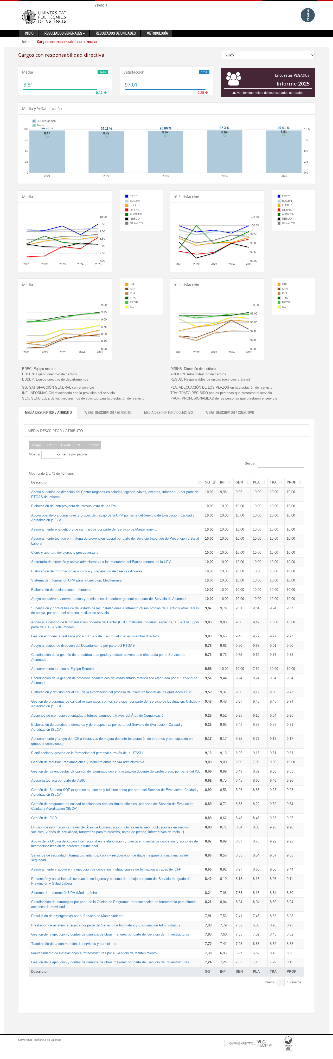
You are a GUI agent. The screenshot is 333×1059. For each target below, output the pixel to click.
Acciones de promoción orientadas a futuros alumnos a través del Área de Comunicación (98, 715)
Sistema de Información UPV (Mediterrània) (64, 893)
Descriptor (39, 482)
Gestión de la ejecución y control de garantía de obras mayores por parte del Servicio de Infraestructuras (110, 962)
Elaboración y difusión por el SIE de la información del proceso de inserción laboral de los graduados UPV (111, 692)
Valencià (100, 5)
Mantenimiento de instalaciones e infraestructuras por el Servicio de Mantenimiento (94, 953)
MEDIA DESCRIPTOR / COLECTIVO (168, 412)
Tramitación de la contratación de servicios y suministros (74, 944)
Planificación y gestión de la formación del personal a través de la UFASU (87, 753)
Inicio (26, 42)
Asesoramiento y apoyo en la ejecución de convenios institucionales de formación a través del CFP (106, 869)
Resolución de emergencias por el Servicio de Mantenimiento (77, 916)
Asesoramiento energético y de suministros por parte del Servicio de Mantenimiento (94, 529)
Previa (269, 982)
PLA (256, 482)
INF (223, 482)
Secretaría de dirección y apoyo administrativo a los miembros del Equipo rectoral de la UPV (101, 562)
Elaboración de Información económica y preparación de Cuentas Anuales (86, 571)
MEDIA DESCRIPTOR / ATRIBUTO (48, 412)
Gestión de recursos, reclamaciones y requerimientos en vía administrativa (87, 762)
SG (207, 482)
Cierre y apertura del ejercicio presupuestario (64, 552)
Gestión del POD (44, 818)
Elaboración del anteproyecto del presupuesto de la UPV (73, 506)
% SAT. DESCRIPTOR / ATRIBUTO (108, 412)
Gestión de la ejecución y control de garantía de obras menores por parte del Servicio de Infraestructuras (110, 934)
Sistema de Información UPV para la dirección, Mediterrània (76, 580)
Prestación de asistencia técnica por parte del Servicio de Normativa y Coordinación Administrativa (105, 925)
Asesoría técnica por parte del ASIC (58, 780)
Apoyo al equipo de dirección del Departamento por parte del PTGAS (83, 646)
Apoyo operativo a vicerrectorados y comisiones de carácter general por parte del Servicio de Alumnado (109, 599)
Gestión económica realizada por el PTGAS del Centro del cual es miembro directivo (95, 636)
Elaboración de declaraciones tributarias (61, 590)
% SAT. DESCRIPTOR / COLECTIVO (230, 412)
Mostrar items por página (58, 454)
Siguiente (294, 982)
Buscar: (251, 463)
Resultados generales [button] (63, 33)
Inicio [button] (29, 33)
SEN (239, 482)
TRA (273, 482)
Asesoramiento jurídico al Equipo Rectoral (62, 669)
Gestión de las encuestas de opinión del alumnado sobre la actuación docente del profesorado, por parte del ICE (116, 771)
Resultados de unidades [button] (116, 33)
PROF (291, 482)
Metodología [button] (157, 33)
